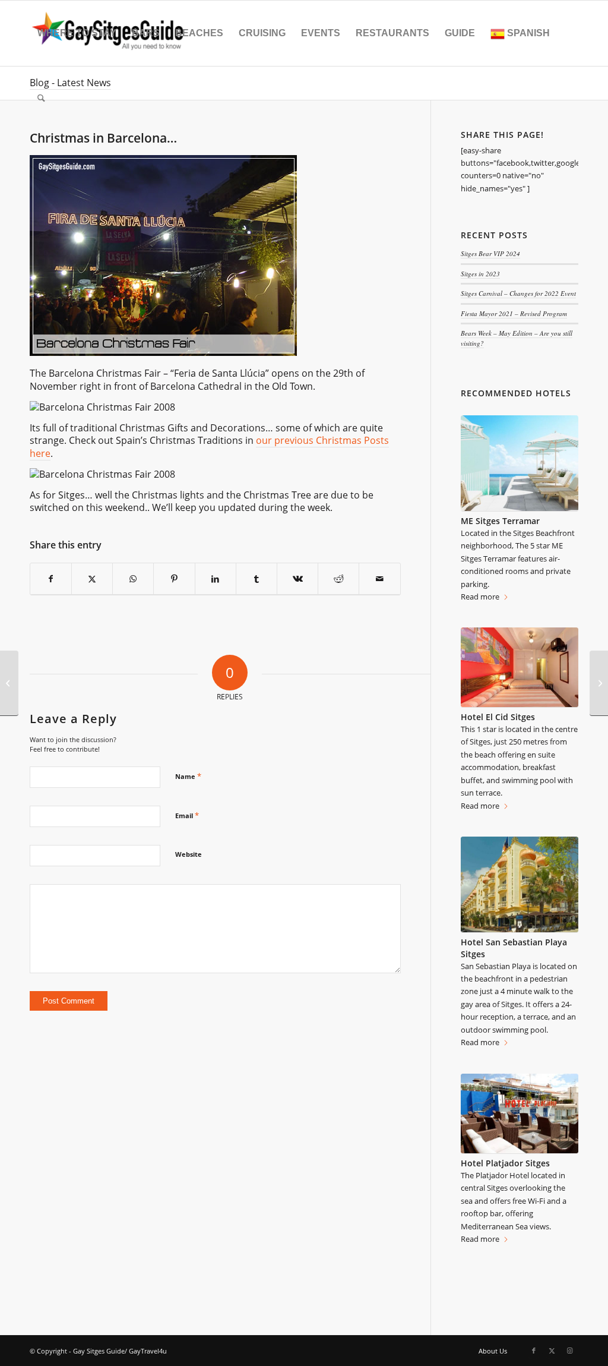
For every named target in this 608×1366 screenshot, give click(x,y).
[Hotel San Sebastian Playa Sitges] (519, 884)
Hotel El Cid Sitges (498, 717)
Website (188, 854)
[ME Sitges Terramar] (519, 463)
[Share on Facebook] (50, 579)
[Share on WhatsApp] (133, 579)
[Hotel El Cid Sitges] (519, 667)
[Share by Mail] (379, 579)
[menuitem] (77, 33)
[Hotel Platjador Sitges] (519, 1114)
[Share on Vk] (297, 579)
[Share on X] (92, 579)
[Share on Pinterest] (174, 579)
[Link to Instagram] (569, 1350)
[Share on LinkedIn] (215, 579)
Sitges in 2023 (480, 273)
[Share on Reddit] (338, 579)
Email (187, 815)
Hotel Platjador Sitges (505, 1163)
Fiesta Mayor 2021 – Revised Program (514, 313)
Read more (480, 596)
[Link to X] (551, 1350)
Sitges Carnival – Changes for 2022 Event (518, 293)
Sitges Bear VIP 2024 (490, 253)
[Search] (41, 98)
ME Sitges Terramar (500, 520)
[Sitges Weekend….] (599, 683)
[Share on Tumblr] (256, 579)
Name (188, 776)
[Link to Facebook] (534, 1350)
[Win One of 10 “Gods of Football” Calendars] (9, 683)
